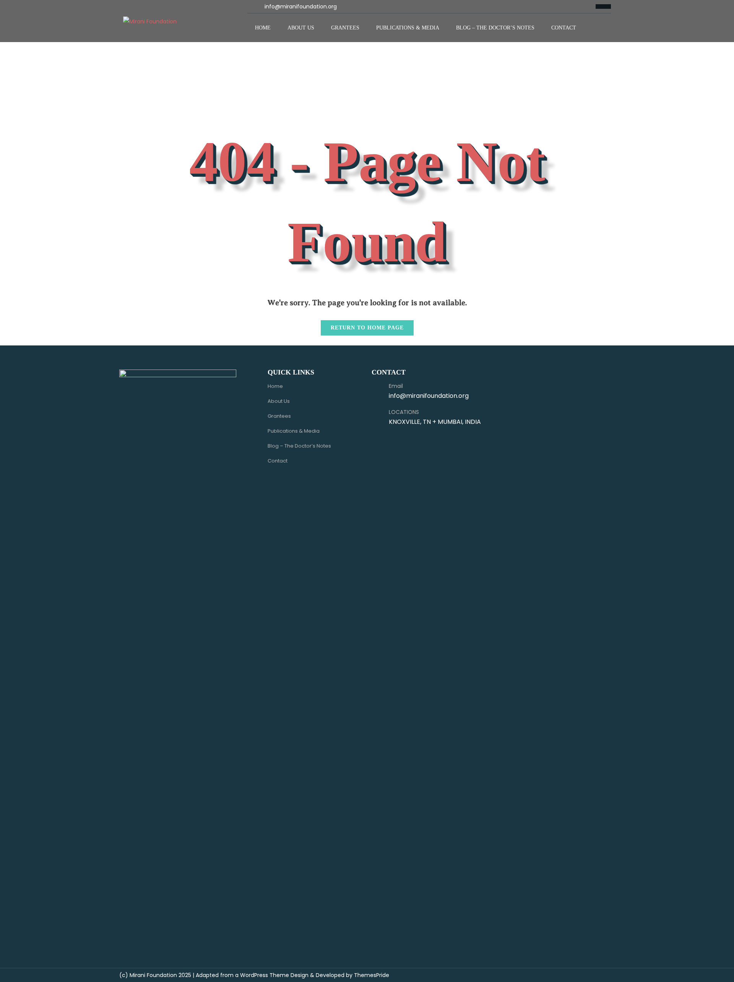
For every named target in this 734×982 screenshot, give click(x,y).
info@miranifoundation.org (301, 6)
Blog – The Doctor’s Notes (495, 28)
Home (263, 28)
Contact (563, 28)
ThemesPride (370, 975)
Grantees (345, 28)
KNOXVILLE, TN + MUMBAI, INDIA (435, 421)
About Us (300, 28)
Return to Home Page (362, 325)
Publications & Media (407, 28)
